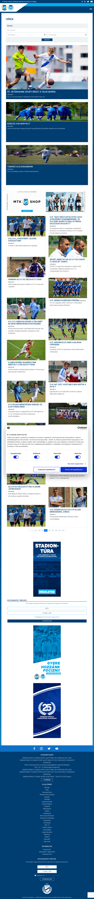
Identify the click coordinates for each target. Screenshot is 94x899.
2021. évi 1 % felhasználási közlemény (47, 767)
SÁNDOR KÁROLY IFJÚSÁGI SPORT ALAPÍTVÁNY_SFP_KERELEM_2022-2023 (47, 770)
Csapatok (47, 806)
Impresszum (47, 849)
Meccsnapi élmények (47, 816)
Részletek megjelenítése (75, 464)
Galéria (47, 811)
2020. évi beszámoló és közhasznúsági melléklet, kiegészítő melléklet (47, 765)
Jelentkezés (47, 813)
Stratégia (47, 799)
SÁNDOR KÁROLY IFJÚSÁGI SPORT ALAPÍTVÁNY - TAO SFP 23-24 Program (47, 777)
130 (39, 530)
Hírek (47, 790)
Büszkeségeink (47, 804)
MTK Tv (47, 825)
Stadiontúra (47, 820)
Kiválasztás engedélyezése (46, 469)
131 (42, 530)
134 (53, 530)
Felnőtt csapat (47, 827)
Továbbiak (47, 780)
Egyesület (47, 839)
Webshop (47, 834)
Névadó (47, 797)
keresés (47, 39)
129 (36, 530)
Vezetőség (47, 823)
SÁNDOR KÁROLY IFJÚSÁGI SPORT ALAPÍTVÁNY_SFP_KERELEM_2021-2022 (47, 758)
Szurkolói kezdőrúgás (47, 818)
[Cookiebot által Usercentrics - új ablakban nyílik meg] (79, 428)
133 (49, 530)
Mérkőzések (47, 809)
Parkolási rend (47, 792)
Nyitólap (47, 787)
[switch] (36, 457)
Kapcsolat (47, 841)
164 (59, 530)
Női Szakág (47, 830)
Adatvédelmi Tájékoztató (47, 852)
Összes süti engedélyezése (73, 469)
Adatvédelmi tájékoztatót (52, 617)
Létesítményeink (47, 802)
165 (63, 530)
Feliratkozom (47, 621)
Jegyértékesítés (47, 832)
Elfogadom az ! (47, 617)
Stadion (47, 837)
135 (56, 530)
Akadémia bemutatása (47, 794)
